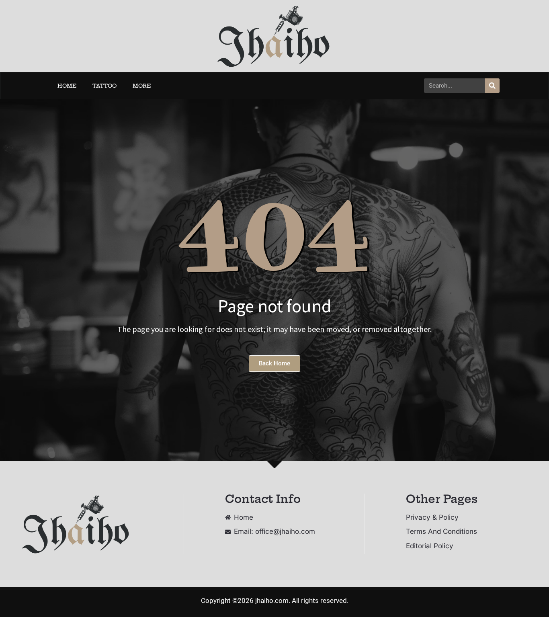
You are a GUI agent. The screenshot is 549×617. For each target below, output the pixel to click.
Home (66, 85)
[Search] (492, 85)
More (142, 85)
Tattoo (104, 85)
